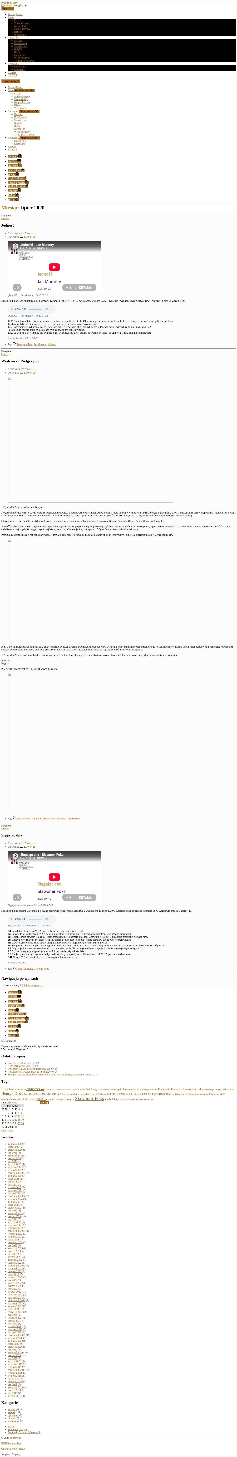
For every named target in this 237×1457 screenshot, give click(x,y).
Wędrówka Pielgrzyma (20, 361)
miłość (222, 1094)
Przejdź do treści (9, 2)
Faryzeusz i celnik (17, 1063)
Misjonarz (214, 1094)
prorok (71, 1099)
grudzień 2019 (15, 1364)
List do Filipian (133, 1094)
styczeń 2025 (14, 1187)
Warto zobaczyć (22, 57)
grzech (223, 1089)
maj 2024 (12, 1210)
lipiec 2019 (13, 1378)
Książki (18, 49)
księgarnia (90, 1094)
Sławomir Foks (41, 968)
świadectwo (148, 1099)
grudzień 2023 (15, 1225)
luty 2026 (12, 1161)
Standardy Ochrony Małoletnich (24, 1432)
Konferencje (20, 43)
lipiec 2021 (13, 1309)
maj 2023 (12, 1245)
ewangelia (117, 1089)
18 (19, 1119)
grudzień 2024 (15, 1190)
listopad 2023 (14, 1228)
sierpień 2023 (14, 1236)
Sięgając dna (11, 835)
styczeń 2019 (14, 1396)
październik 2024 (16, 1196)
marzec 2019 (14, 1390)
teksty (107, 1099)
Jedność (7, 225)
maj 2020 (12, 1349)
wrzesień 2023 (15, 1233)
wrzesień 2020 (15, 1338)
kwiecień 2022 (15, 1283)
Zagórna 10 (15, 1437)
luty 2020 (12, 1358)
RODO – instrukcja (11, 1443)
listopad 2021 (14, 1297)
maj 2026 (12, 1152)
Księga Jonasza (24, 968)
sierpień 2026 (14, 1144)
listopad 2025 (14, 1170)
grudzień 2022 (15, 1259)
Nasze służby (21, 26)
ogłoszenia (13, 1415)
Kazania (18, 40)
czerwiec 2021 (15, 1312)
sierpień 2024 (14, 1201)
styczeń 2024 (14, 1222)
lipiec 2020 (13, 1343)
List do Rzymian (178, 1094)
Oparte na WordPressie (13, 1448)
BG (33, 233)
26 (22, 1123)
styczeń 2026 (14, 1164)
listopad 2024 (14, 1193)
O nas (11, 17)
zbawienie (139, 1099)
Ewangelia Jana (24, 344)
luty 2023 (12, 1254)
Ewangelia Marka (149, 1089)
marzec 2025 (14, 1181)
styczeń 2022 (14, 1291)
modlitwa (6, 1099)
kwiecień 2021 (15, 1317)
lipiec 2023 (13, 1239)
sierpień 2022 (14, 1271)
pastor (33, 1099)
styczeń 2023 (14, 1257)
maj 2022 (12, 1280)
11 (19, 1116)
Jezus (60, 1093)
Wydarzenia (20, 34)
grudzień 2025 (15, 1167)
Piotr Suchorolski (62, 1099)
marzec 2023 (14, 1251)
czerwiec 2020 (15, 1346)
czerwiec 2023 (15, 1242)
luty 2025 (12, 1184)
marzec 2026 (14, 1158)
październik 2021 (16, 1300)
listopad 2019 (14, 1367)
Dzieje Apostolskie (105, 1089)
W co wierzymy (22, 23)
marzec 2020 (14, 1355)
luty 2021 (12, 1323)
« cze (4, 1130)
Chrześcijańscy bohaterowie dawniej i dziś (60, 1089)
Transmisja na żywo (24, 60)
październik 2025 (16, 1173)
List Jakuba (190, 1094)
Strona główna (15, 14)
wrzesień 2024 (15, 1199)
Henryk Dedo (12, 1093)
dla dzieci (80, 1089)
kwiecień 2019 (15, 1387)
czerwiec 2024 (15, 1207)
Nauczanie (13, 37)
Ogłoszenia (13, 63)
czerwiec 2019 (15, 1381)
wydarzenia (14, 1421)
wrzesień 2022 (15, 1268)
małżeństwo (202, 1094)
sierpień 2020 (14, 1341)
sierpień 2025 (14, 1175)
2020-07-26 (29, 236)
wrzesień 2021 (15, 1303)
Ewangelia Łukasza (195, 1089)
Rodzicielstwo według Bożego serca (26, 1071)
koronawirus (69, 1094)
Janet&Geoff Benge (32, 1094)
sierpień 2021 (14, 1306)
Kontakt (12, 72)
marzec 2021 (14, 1320)
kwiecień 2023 (15, 1248)
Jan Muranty (40, 344)
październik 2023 (16, 1230)
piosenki (50, 1099)
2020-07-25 (29, 372)
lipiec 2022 (13, 1274)
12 (22, 1116)
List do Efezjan (116, 1093)
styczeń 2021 (14, 1326)
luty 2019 (12, 1393)
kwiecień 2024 (15, 1213)
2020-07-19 (29, 846)
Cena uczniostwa (16, 1066)
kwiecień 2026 (15, 1155)
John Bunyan (23, 818)
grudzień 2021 (15, 1294)
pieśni (40, 1099)
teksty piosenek (121, 1099)
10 (16, 1116)
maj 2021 (12, 1314)
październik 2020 (16, 1335)
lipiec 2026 (13, 1146)
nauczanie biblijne (21, 1099)
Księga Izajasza (80, 1094)
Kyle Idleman (101, 1094)
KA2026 (12, 75)
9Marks (18, 1089)
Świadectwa (20, 46)
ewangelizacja (213, 1089)
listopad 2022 (14, 1262)
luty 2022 (12, 1288)
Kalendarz (19, 69)
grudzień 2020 (15, 1329)
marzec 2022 (14, 1285)
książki (4, 354)
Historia (18, 31)
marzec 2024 (14, 1216)
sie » (11, 1130)
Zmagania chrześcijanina (68, 818)
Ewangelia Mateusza (170, 1089)
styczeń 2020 (14, 1361)
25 (19, 1123)
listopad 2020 (14, 1332)
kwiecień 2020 (15, 1352)
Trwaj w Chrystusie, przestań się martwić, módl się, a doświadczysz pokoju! (46, 1074)
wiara (133, 1099)
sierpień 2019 (14, 1375)
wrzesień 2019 (15, 1372)
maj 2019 (12, 1384)
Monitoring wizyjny (18, 1429)
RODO (11, 1426)
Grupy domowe (22, 29)
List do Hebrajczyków (156, 1093)
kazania (5, 218)
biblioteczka (35, 1089)
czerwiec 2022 (15, 1277)
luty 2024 (12, 1219)
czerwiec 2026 (15, 1149)
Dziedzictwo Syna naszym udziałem (26, 1068)
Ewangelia (19, 55)
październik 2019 (16, 1369)
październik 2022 (16, 1265)
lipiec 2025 (13, 1178)
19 (22, 1119)
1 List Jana (7, 1089)
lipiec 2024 (13, 1204)
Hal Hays (230, 1089)
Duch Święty (91, 1089)
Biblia (17, 52)
